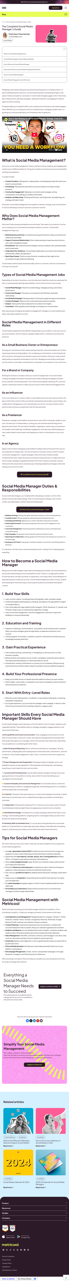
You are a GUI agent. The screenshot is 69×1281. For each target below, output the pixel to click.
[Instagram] (7, 1250)
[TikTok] (10, 1250)
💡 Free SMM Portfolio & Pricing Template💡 (34, 474)
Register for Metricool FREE (49, 986)
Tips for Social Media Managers (13, 75)
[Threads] (17, 1250)
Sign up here (55, 8)
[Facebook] (3, 1250)
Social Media (7, 40)
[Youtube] (21, 1250)
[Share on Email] (41, 1020)
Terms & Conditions (8, 1256)
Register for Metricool (34, 1064)
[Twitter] (14, 1250)
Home (3, 22)
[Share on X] (30, 1020)
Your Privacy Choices (24, 1279)
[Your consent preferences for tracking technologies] (66, 1278)
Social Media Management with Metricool (17, 80)
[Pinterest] (28, 1250)
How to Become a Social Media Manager (16, 64)
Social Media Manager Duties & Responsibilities (19, 59)
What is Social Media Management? (15, 54)
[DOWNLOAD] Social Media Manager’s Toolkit (34, 509)
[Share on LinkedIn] (34, 1020)
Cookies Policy (7, 1263)
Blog (4, 14)
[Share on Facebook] (27, 1020)
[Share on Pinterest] (37, 1020)
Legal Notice (6, 1267)
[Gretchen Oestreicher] (5, 35)
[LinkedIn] (24, 1250)
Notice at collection (8, 1279)
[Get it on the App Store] (9, 1236)
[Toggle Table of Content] (64, 48)
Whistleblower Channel (9, 1270)
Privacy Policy (6, 1260)
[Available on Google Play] (24, 1236)
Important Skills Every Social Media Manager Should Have (22, 69)
